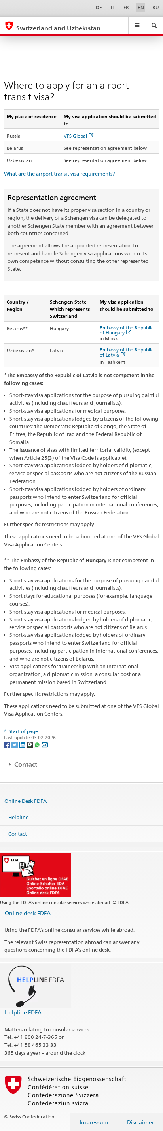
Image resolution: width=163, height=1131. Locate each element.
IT (113, 7)
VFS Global (75, 135)
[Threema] (30, 744)
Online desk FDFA (28, 913)
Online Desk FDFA (25, 800)
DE (99, 7)
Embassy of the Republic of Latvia (126, 352)
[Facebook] (7, 744)
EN (141, 7)
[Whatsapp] (38, 744)
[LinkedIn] (23, 744)
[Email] (45, 744)
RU (155, 7)
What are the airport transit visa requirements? (59, 173)
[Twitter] (15, 744)
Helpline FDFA (23, 1012)
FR (126, 7)
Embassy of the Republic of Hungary (126, 330)
